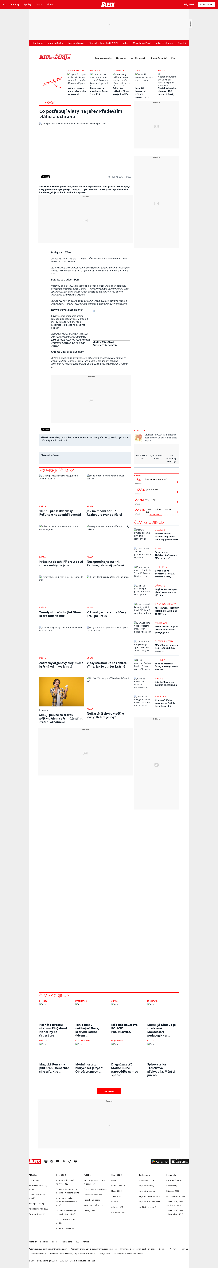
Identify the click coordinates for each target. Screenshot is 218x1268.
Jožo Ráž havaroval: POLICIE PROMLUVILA (166, 684)
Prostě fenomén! (159, 58)
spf (65, 440)
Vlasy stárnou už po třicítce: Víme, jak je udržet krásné (107, 664)
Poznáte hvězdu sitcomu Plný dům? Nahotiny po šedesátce (166, 536)
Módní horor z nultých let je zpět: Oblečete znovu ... (166, 648)
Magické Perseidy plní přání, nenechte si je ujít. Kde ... (166, 592)
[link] (46, 1161)
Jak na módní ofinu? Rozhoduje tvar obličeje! (104, 513)
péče (100, 437)
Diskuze (138, 475)
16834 (138, 489)
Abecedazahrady (165, 604)
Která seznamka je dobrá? (156, 479)
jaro (63, 437)
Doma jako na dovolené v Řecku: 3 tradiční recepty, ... (165, 573)
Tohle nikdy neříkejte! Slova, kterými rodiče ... (121, 91)
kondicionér (57, 440)
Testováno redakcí (103, 58)
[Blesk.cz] (108, 4)
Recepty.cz (95, 70)
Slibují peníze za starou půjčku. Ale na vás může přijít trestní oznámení (61, 718)
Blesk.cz (160, 529)
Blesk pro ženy (164, 641)
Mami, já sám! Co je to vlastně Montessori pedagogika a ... (166, 629)
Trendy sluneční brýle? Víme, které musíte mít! (60, 614)
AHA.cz (138, 70)
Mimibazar (161, 622)
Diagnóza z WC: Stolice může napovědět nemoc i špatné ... (125, 1068)
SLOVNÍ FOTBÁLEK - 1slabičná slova (158, 511)
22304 (138, 510)
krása (68, 437)
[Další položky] (185, 43)
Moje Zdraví (117, 1040)
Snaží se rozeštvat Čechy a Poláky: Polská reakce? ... (166, 666)
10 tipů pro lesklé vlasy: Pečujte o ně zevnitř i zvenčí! (60, 513)
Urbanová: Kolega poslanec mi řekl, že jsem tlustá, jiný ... (165, 703)
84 (139, 479)
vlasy (57, 437)
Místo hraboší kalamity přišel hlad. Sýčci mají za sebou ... (167, 610)
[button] (159, 1161)
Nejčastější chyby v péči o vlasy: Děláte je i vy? (105, 715)
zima (74, 437)
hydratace (123, 437)
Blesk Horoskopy (75, 70)
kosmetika (83, 437)
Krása (49, 102)
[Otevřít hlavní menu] (4, 4)
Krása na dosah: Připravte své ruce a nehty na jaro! (61, 563)
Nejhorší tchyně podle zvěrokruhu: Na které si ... (76, 91)
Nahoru (109, 1091)
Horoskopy (121, 58)
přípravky (45, 440)
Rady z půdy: (150, 499)
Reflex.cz (160, 696)
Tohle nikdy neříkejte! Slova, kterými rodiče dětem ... (87, 1028)
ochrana (93, 437)
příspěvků (139, 484)
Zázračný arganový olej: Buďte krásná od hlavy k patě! (61, 664)
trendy (113, 437)
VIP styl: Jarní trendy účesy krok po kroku (106, 614)
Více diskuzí (156, 514)
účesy (106, 437)
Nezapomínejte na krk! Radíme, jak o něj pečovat (105, 563)
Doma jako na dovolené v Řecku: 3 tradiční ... (99, 91)
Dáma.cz (160, 585)
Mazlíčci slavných (139, 58)
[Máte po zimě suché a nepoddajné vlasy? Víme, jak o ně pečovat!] (85, 146)
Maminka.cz (118, 70)
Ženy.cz (161, 70)
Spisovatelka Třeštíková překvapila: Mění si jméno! (166, 555)
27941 (138, 499)
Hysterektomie (151, 489)
